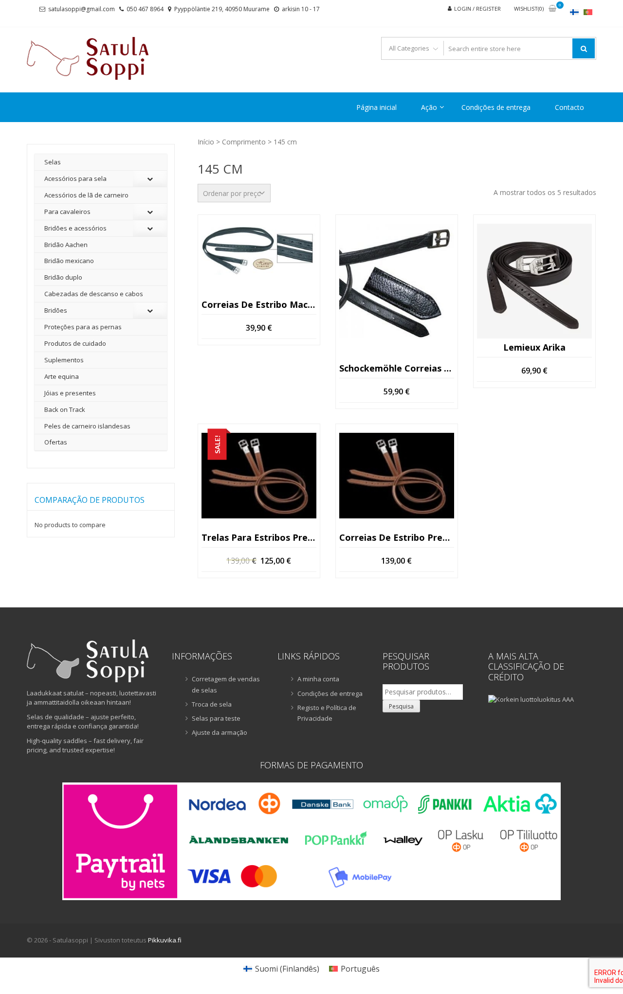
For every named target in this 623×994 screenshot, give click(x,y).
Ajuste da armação (219, 732)
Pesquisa (401, 706)
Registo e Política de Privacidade (326, 713)
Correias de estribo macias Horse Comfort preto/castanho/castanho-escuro (259, 304)
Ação (429, 107)
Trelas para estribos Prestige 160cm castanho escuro (259, 537)
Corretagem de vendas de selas (226, 684)
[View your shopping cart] (552, 9)
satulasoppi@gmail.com (81, 9)
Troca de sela (212, 704)
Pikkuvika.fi (165, 940)
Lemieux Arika (534, 347)
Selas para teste (216, 718)
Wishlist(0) (529, 8)
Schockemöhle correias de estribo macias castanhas (396, 368)
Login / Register (477, 8)
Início (206, 141)
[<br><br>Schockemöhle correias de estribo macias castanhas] (396, 281)
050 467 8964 (145, 9)
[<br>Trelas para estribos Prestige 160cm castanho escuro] (259, 475)
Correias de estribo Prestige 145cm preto (396, 537)
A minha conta (318, 678)
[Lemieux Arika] (534, 281)
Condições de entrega (496, 107)
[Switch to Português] (588, 12)
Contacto (569, 107)
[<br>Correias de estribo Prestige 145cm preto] (396, 475)
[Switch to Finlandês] (574, 12)
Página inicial (376, 107)
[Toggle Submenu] (150, 179)
